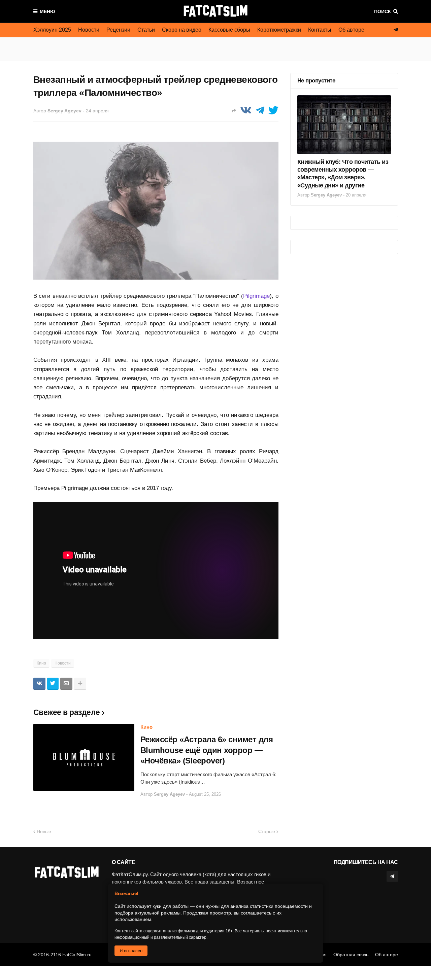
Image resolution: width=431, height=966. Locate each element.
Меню (47, 11)
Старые (266, 831)
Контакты (319, 30)
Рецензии (118, 30)
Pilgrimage (256, 296)
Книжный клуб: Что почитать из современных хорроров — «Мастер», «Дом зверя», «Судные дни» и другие (343, 173)
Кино (41, 663)
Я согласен (131, 950)
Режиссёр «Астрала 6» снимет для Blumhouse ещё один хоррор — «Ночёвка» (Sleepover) (206, 750)
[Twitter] (273, 110)
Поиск (382, 11)
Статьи (146, 30)
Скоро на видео (181, 30)
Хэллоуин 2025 (52, 30)
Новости (88, 30)
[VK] (246, 110)
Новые (44, 831)
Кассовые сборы (229, 30)
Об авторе (351, 30)
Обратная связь (350, 954)
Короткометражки (279, 30)
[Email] (66, 684)
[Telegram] (260, 110)
